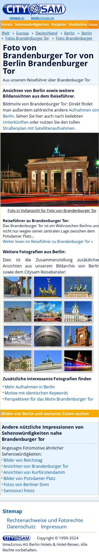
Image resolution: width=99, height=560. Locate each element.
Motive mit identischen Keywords (36, 393)
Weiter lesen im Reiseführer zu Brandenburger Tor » (48, 241)
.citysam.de (42, 18)
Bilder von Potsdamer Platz (29, 478)
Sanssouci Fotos (19, 490)
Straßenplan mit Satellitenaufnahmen (39, 128)
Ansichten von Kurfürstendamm (34, 472)
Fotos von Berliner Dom (26, 484)
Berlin (69, 32)
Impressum (54, 526)
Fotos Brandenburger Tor (27, 38)
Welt (5, 32)
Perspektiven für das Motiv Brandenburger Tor (49, 399)
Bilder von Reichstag (23, 460)
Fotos (93, 24)
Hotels (7, 24)
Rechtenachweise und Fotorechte (45, 520)
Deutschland (46, 32)
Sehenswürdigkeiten (32, 24)
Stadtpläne (78, 24)
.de (16, 18)
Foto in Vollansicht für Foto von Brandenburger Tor (52, 210)
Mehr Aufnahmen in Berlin (30, 387)
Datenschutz (21, 526)
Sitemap (12, 511)
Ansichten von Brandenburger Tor (36, 466)
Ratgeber (59, 24)
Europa (22, 32)
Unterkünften (16, 122)
